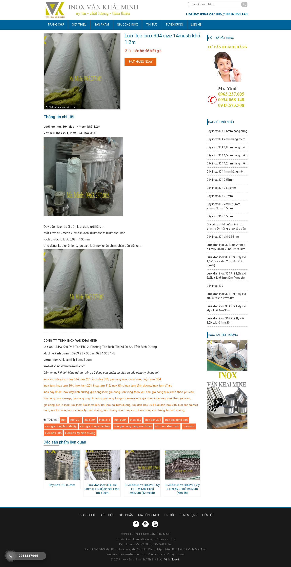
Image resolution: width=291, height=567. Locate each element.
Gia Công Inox (127, 24)
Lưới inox (189, 426)
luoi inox (76, 405)
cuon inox (134, 379)
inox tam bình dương (138, 385)
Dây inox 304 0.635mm (221, 188)
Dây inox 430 (215, 286)
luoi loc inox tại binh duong (85, 410)
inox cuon (120, 420)
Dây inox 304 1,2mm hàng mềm (227, 163)
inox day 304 (70, 379)
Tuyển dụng (174, 24)
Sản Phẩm (101, 24)
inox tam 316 (101, 385)
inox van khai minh (167, 426)
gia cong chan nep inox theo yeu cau (166, 398)
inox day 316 (100, 379)
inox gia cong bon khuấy (60, 426)
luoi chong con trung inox (120, 410)
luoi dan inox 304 (142, 405)
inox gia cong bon (176, 420)
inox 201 (85, 379)
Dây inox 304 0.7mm (220, 196)
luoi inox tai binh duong (115, 405)
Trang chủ (56, 24)
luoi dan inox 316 (166, 405)
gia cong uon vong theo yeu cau (129, 392)
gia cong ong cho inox (87, 398)
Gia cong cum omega (57, 398)
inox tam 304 (64, 385)
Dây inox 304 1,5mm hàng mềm (227, 155)
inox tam (49, 385)
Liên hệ (196, 24)
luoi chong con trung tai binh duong (161, 410)
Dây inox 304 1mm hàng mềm (226, 171)
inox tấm (117, 385)
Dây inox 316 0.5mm (62, 485)
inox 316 (104, 420)
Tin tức (151, 24)
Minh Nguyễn (172, 559)
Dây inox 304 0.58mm (220, 179)
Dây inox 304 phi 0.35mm (223, 236)
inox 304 (90, 420)
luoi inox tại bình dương (80, 433)
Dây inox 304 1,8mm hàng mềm (227, 147)
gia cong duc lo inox (56, 405)
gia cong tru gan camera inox (122, 398)
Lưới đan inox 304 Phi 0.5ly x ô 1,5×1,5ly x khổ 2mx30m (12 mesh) (142, 489)
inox (46, 379)
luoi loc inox (58, 410)
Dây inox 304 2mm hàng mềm (226, 139)
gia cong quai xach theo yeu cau (173, 392)
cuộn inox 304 (152, 379)
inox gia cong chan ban (95, 426)
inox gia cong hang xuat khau (133, 426)
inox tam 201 (83, 385)
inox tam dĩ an (161, 385)
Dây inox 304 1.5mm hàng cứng (227, 131)
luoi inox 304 (91, 405)
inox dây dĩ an (53, 392)
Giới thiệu (79, 24)
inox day (55, 379)
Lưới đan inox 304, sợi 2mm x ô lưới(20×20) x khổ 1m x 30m (102, 489)
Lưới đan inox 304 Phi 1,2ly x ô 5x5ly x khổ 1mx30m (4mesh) (182, 489)
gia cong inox (118, 379)
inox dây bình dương (76, 392)
